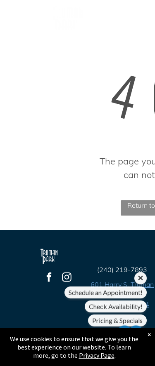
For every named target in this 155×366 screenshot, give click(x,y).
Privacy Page (96, 355)
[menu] (142, 17)
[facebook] (49, 278)
